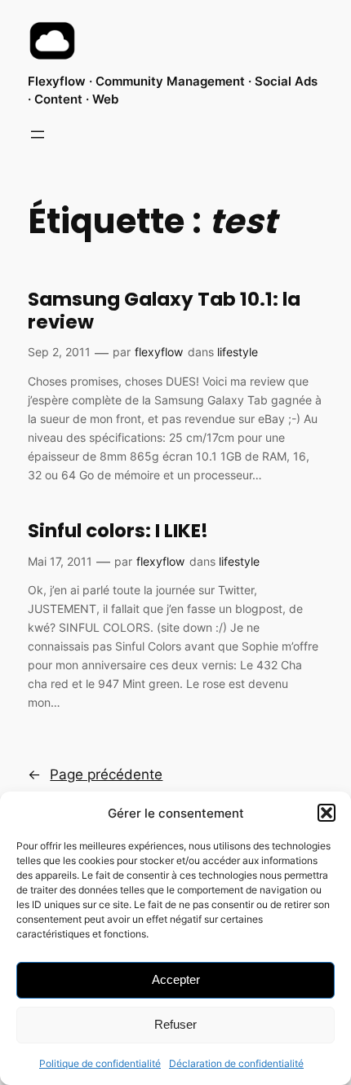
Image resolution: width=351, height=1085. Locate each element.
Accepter (176, 979)
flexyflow (159, 352)
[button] (326, 813)
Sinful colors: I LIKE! (118, 531)
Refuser (175, 1024)
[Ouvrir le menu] (37, 134)
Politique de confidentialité (100, 1063)
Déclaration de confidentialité (236, 1063)
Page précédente (95, 774)
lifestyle (237, 352)
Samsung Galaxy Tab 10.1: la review (164, 311)
